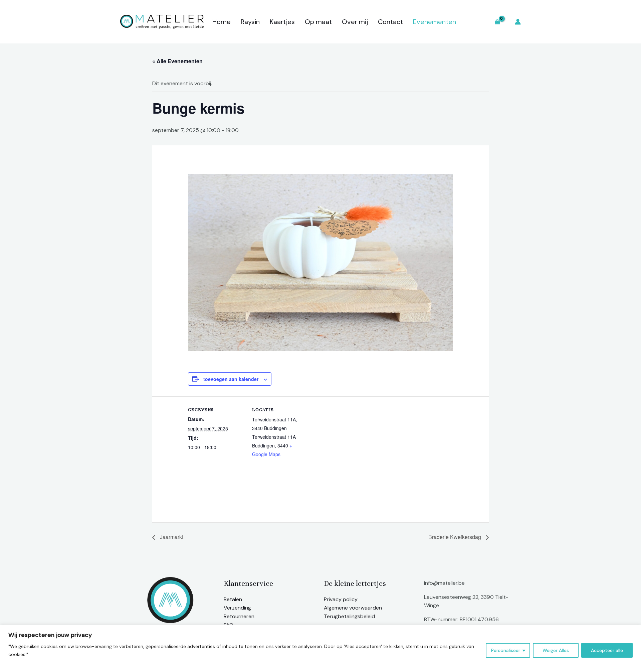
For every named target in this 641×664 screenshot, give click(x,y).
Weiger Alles (556, 650)
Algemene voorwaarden (353, 607)
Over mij (355, 21)
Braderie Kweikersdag (455, 537)
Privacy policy (341, 599)
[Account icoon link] (518, 22)
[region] (320, 644)
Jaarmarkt (171, 537)
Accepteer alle (607, 650)
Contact (390, 21)
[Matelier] (162, 21)
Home (221, 21)
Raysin (250, 21)
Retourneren (239, 616)
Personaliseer (505, 650)
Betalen (233, 599)
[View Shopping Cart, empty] (497, 22)
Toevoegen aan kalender (230, 379)
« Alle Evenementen (177, 61)
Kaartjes (282, 21)
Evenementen (434, 21)
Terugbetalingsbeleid (349, 616)
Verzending (237, 607)
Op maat (318, 21)
